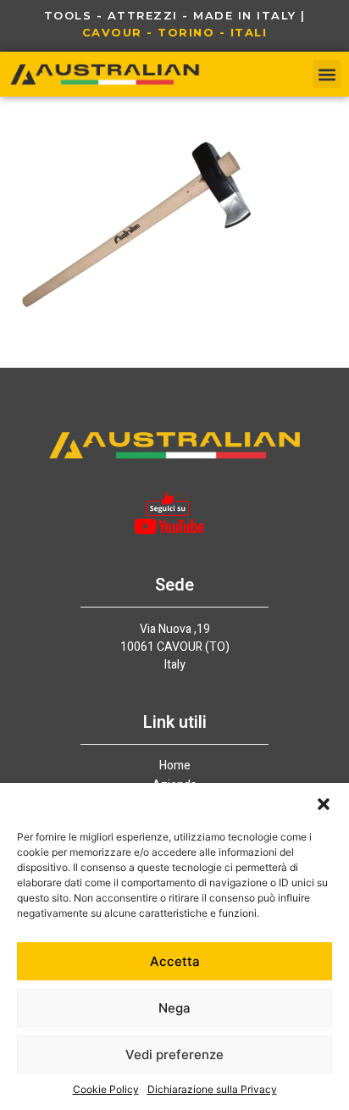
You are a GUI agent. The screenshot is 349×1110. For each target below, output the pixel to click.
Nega (174, 1008)
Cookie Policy (106, 1089)
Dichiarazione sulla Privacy (212, 1089)
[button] (323, 804)
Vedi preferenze (174, 1054)
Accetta (175, 961)
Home (175, 766)
